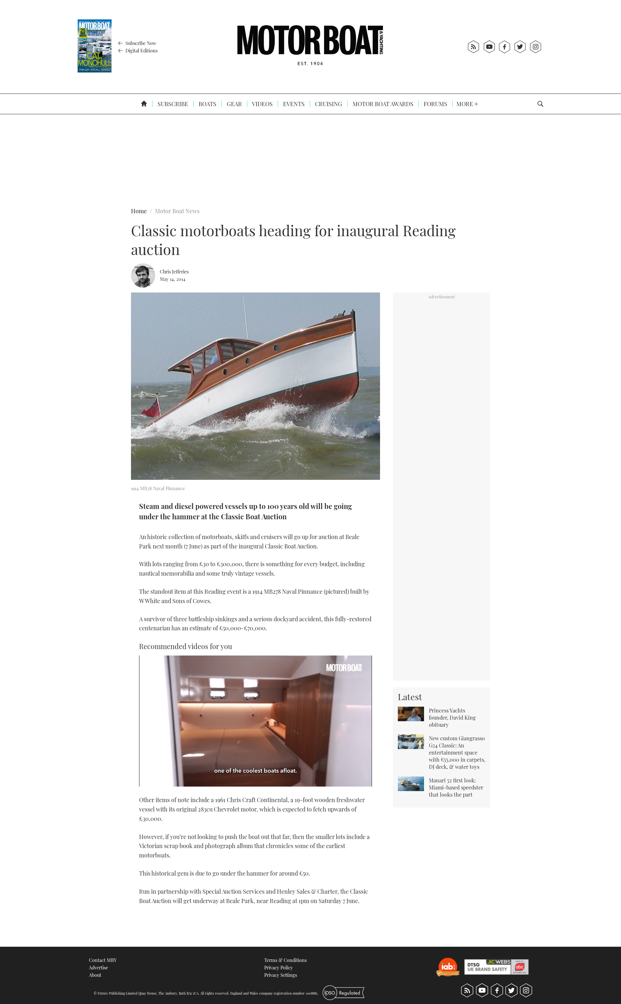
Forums (434, 104)
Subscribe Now (140, 43)
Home (139, 211)
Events (293, 104)
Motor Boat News (177, 211)
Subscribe (172, 104)
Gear (233, 104)
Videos (262, 104)
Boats (206, 104)
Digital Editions (141, 50)
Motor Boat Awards (382, 104)
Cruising (328, 104)
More (465, 104)
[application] (255, 721)
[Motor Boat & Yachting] (310, 46)
